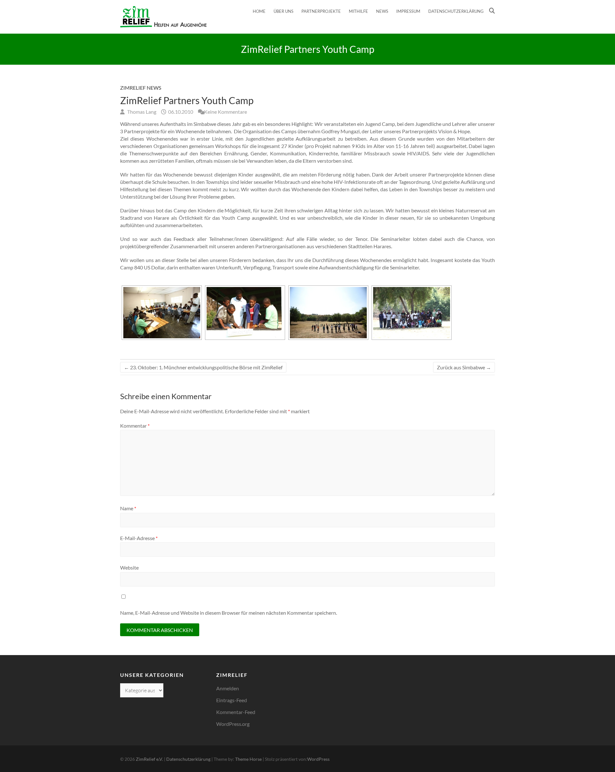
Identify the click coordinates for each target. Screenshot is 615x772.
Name (128, 508)
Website (129, 567)
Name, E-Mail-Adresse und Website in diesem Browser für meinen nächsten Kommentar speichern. (228, 613)
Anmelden (227, 688)
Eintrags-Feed (231, 700)
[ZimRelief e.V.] (163, 17)
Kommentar (135, 426)
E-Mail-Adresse (139, 538)
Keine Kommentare (225, 112)
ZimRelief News (140, 88)
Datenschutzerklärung (456, 11)
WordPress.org (233, 724)
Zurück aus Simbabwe (464, 367)
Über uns (283, 11)
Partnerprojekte (321, 11)
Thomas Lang (141, 112)
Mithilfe (358, 11)
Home (259, 11)
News (382, 11)
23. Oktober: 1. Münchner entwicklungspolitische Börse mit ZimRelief (203, 367)
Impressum (408, 11)
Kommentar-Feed (235, 712)
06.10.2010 (180, 112)
